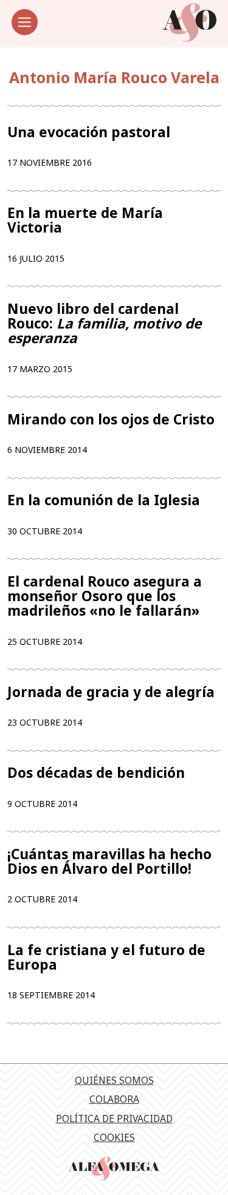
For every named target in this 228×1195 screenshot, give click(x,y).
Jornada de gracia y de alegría (111, 692)
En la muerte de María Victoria (85, 220)
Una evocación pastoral (88, 132)
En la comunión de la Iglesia (103, 500)
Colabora (114, 1099)
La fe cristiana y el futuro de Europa (106, 957)
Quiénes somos (114, 1080)
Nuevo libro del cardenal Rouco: (104, 324)
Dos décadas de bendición (96, 773)
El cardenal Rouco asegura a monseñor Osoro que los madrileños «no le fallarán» (104, 596)
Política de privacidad (114, 1118)
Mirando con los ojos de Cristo (111, 419)
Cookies (114, 1137)
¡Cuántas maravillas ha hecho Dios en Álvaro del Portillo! (109, 861)
